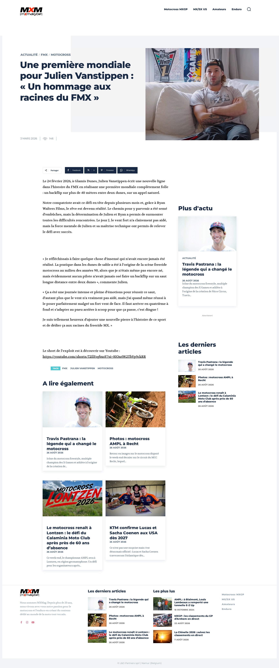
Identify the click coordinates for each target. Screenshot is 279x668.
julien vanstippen (82, 368)
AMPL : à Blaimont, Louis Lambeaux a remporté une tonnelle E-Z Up (191, 602)
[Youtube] (33, 622)
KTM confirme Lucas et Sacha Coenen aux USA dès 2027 (134, 532)
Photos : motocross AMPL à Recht (215, 379)
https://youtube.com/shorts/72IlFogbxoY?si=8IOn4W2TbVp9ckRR (94, 357)
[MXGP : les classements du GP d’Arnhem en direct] (162, 620)
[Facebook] (21, 622)
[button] (248, 9)
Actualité (29, 54)
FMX (44, 54)
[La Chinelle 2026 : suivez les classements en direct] (162, 636)
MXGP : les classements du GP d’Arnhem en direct (193, 617)
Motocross (61, 54)
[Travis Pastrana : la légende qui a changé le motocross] (72, 409)
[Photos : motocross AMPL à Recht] (135, 409)
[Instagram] (27, 622)
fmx (64, 368)
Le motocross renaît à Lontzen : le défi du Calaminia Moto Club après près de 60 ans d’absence (69, 537)
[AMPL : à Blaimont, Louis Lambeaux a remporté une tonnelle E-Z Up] (162, 603)
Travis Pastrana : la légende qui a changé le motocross (71, 443)
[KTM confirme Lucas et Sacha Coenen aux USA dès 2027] (135, 498)
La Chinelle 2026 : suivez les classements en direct (192, 634)
